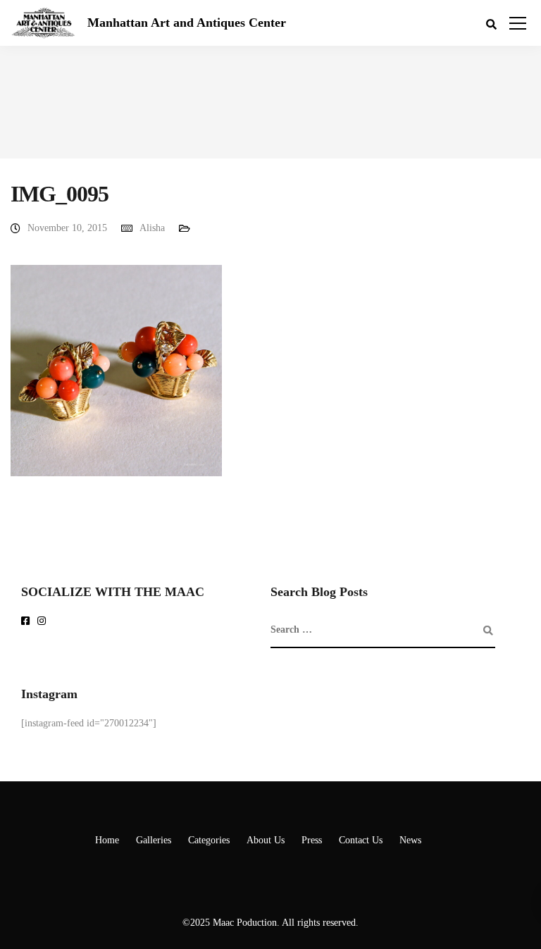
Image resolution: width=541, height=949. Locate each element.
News (410, 840)
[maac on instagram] (44, 621)
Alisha (152, 228)
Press (311, 840)
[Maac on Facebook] (28, 621)
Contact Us (361, 840)
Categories (209, 840)
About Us (266, 840)
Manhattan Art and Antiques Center (186, 22)
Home (107, 840)
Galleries (153, 840)
